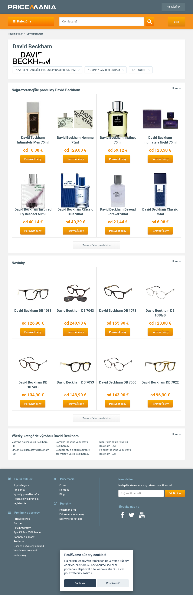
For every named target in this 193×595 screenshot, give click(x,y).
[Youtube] (141, 516)
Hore (175, 88)
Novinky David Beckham (104, 69)
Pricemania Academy (71, 514)
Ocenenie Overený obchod (29, 545)
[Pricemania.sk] (32, 7)
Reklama (19, 541)
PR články (19, 489)
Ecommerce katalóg (71, 518)
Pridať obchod (22, 518)
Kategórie (139, 69)
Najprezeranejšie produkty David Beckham (46, 69)
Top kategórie (21, 485)
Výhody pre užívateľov (26, 494)
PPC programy (22, 527)
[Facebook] (122, 516)
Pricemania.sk (15, 33)
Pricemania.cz (67, 509)
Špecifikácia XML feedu (27, 532)
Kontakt (64, 489)
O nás (62, 485)
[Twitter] (131, 516)
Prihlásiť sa (173, 7)
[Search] (150, 21)
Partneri (18, 523)
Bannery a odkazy (24, 536)
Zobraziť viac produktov (97, 245)
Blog (176, 21)
